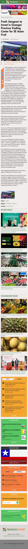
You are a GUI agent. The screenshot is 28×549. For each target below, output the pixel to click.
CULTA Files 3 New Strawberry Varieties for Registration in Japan (14, 401)
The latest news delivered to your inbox (13, 498)
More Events (14, 442)
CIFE (3, 426)
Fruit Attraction (6, 439)
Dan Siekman (15, 39)
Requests (19, 471)
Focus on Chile (14, 448)
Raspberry (7, 486)
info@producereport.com (9, 536)
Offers (7, 471)
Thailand (9, 203)
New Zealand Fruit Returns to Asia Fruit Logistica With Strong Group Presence (11, 250)
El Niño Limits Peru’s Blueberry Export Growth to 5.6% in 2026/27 (15, 389)
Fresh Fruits (8, 17)
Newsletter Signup (20, 536)
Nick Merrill (14, 545)
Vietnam (14, 203)
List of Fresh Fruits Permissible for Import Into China (11, 516)
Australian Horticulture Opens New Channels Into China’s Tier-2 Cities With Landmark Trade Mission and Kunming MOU (14, 230)
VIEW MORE (14, 415)
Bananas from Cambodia (11, 481)
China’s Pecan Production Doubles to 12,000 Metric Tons (15, 383)
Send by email (2, 83)
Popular (19, 379)
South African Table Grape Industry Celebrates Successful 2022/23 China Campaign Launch (13, 372)
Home (2, 17)
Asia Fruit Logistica (7, 433)
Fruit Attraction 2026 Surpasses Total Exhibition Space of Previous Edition (11, 269)
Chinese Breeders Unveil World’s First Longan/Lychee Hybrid (11, 353)
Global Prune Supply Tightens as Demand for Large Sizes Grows (14, 462)
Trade (7, 201)
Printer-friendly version (2, 81)
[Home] (15, 2)
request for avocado (10, 477)
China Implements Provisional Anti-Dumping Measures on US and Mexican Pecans (15, 408)
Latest (7, 379)
